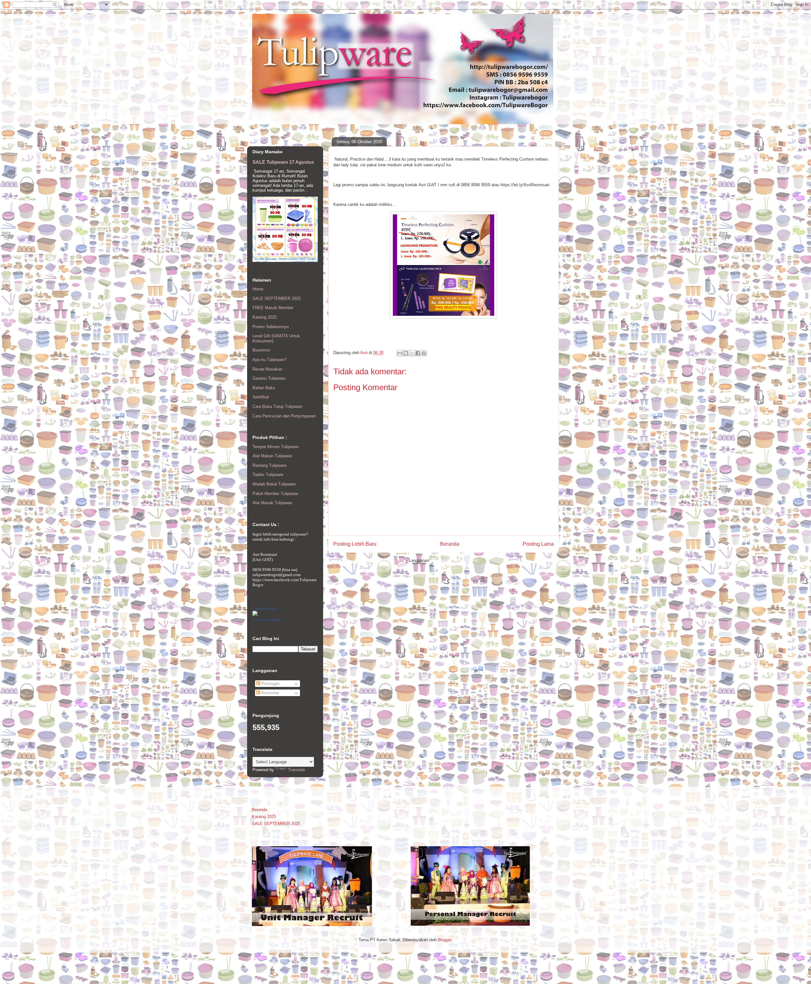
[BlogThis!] (406, 353)
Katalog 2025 (264, 317)
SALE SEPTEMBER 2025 (276, 298)
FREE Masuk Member (272, 307)
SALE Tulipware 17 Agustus (283, 162)
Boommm (261, 350)
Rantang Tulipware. (270, 465)
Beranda (449, 544)
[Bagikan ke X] (412, 353)
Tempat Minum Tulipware (275, 446)
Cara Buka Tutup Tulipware (277, 406)
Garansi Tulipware (268, 378)
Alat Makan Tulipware (272, 456)
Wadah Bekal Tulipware (274, 484)
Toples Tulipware (267, 474)
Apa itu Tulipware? (269, 359)
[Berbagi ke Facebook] (418, 353)
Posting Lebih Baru (354, 544)
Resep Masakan (267, 369)
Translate (296, 769)
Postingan (270, 683)
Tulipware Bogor (265, 609)
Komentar (269, 692)
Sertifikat (260, 397)
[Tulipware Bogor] (255, 614)
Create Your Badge (267, 619)
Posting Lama (538, 544)
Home (257, 289)
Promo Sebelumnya (270, 326)
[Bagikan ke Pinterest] (424, 353)
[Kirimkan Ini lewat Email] (400, 353)
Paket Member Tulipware (275, 493)
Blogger (444, 939)
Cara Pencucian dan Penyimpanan (284, 416)
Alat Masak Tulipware (272, 502)
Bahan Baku (263, 387)
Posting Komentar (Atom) (454, 560)
